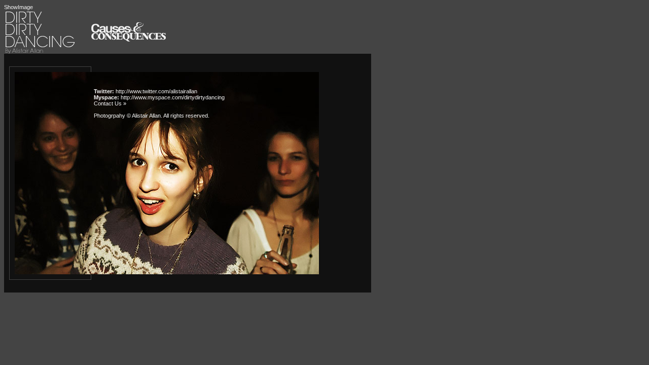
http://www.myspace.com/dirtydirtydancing (173, 97)
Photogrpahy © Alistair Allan (127, 116)
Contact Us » (110, 103)
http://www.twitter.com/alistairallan (156, 91)
